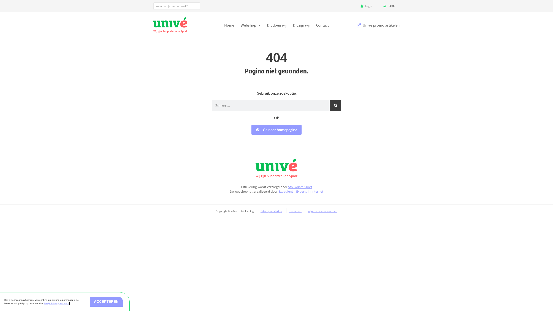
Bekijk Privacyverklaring (56, 303)
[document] (276, 155)
